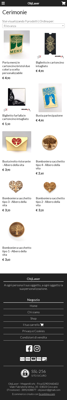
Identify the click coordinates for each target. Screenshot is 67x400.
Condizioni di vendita (33, 337)
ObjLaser (33, 3)
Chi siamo (33, 312)
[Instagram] (37, 350)
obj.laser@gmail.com (49, 389)
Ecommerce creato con (33, 393)
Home (33, 306)
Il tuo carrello (31, 324)
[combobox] (33, 25)
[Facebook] (29, 350)
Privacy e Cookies (33, 331)
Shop (33, 318)
